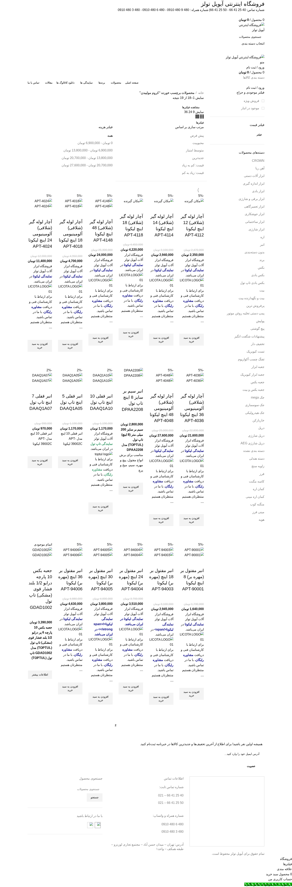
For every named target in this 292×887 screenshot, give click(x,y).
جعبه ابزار (257, 366)
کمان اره (258, 489)
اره (262, 237)
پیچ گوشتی (257, 328)
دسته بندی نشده (253, 450)
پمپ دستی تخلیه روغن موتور (245, 313)
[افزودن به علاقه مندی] (199, 329)
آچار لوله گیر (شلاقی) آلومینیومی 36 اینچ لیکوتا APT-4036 (192, 408)
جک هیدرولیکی (254, 412)
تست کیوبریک (255, 351)
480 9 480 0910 (178, 10)
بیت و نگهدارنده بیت (251, 298)
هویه (261, 519)
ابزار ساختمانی (254, 221)
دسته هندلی (256, 458)
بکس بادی (257, 275)
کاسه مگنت (256, 481)
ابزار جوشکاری (254, 214)
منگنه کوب (257, 504)
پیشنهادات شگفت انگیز (249, 336)
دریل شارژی (256, 435)
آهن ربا (259, 168)
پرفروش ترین (255, 305)
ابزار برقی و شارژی (251, 199)
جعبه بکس (257, 382)
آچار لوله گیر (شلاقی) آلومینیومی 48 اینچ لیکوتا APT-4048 (161, 408)
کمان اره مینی (255, 496)
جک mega (257, 397)
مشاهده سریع (199, 351)
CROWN (258, 160)
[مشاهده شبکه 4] (197, 117)
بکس (261, 267)
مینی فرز (258, 512)
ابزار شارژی (256, 229)
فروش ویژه (252, 100)
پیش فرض (197, 135)
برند (261, 260)
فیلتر (259, 134)
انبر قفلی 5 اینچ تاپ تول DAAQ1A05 (71, 402)
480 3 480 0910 (129, 10)
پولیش (260, 321)
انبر (262, 244)
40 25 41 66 (237, 10)
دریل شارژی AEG (252, 443)
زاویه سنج (257, 466)
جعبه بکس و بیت (253, 389)
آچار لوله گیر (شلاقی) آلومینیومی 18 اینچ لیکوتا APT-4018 (70, 234)
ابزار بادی (258, 191)
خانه (200, 93)
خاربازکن (258, 420)
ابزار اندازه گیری (253, 183)
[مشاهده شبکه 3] (201, 117)
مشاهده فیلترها (191, 107)
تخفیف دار (257, 344)
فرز (261, 474)
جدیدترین (198, 158)
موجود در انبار (250, 108)
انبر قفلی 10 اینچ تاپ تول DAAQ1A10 (101, 402)
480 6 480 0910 (153, 10)
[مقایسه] (199, 208)
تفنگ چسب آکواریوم (251, 359)
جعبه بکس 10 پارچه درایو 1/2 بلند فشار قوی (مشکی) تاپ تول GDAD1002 (40, 589)
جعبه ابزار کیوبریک (252, 374)
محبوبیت (198, 143)
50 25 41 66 (218, 10)
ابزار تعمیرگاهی (254, 206)
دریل (261, 428)
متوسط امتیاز (195, 150)
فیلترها (200, 122)
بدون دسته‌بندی (254, 252)
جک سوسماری (254, 405)
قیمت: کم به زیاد (193, 165)
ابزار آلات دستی (254, 175)
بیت (261, 290)
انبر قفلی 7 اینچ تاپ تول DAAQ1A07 (40, 402)
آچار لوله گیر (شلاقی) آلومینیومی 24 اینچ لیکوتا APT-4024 (40, 234)
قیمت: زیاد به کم (193, 172)
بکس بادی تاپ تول (252, 283)
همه (110, 135)
